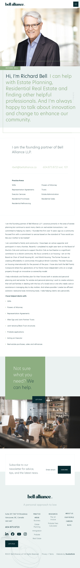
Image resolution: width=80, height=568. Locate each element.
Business (37, 520)
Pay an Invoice (53, 518)
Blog (69, 525)
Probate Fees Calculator (53, 524)
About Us (69, 513)
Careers (69, 521)
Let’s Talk (11, 544)
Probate (37, 534)
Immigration (36, 531)
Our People (69, 517)
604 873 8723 (12, 527)
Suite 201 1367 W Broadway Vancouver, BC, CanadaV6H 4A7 (16, 517)
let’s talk (38, 399)
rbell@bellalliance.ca (24, 167)
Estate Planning (37, 525)
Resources (53, 514)
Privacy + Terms (48, 554)
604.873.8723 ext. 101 (55, 167)
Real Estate (37, 538)
